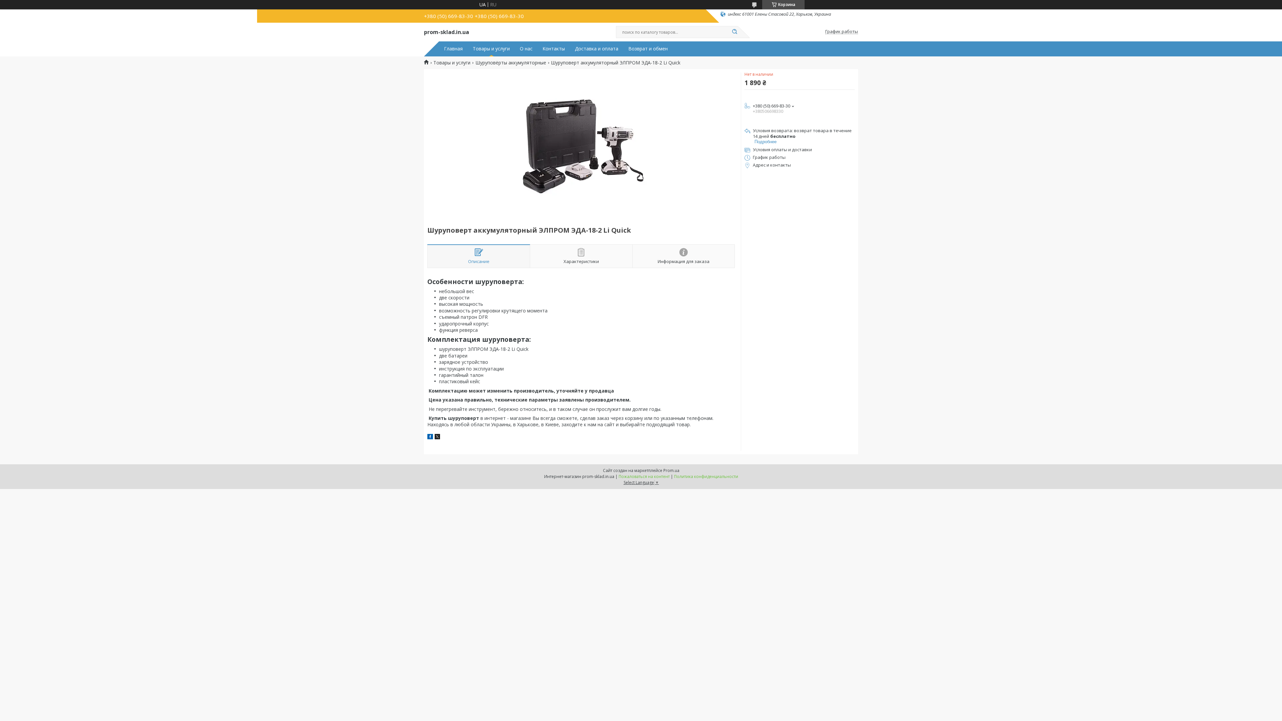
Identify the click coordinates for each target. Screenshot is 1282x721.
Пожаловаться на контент (644, 476)
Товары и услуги (491, 48)
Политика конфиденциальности (706, 476)
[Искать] (734, 32)
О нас (526, 48)
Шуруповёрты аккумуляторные (510, 63)
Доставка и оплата (596, 48)
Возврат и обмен (648, 48)
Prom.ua (671, 470)
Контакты (554, 48)
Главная (453, 48)
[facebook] (430, 437)
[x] (437, 437)
